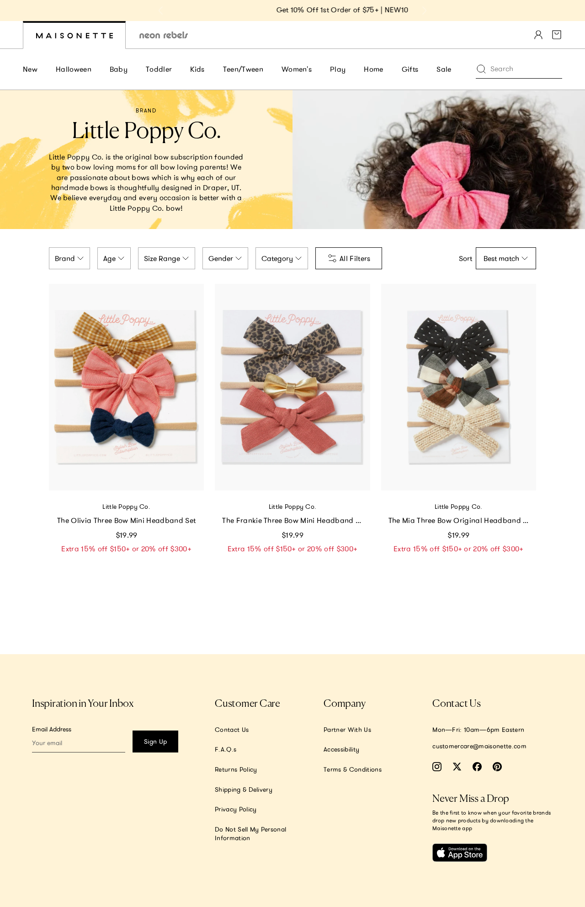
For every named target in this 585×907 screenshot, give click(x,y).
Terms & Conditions (353, 769)
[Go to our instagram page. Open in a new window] (436, 766)
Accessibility (341, 749)
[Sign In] (538, 34)
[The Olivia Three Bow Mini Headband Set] (126, 387)
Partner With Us (347, 730)
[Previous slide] (160, 10)
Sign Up (155, 741)
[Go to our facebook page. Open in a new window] (477, 766)
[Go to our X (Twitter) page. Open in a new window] (457, 766)
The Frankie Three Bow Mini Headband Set (294, 520)
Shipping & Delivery (243, 789)
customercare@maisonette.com (479, 746)
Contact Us (232, 730)
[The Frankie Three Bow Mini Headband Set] (292, 387)
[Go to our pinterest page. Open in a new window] (497, 766)
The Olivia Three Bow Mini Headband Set (126, 520)
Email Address (51, 729)
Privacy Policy (235, 809)
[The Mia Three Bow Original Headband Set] (458, 387)
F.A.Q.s (225, 749)
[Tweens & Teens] (164, 35)
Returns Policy (236, 769)
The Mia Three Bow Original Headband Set (460, 520)
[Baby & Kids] (74, 35)
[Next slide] (424, 10)
